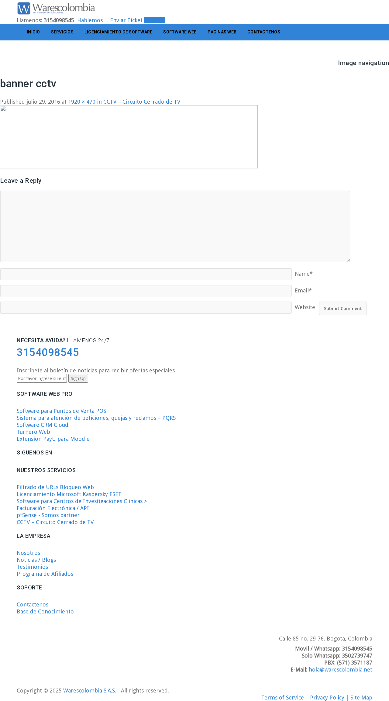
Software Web (180, 31)
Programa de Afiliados (45, 574)
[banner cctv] (129, 166)
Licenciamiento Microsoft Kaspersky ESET (69, 494)
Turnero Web (33, 432)
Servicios (62, 31)
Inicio (33, 31)
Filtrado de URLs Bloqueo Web (55, 487)
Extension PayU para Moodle (53, 439)
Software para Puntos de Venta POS (61, 411)
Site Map (361, 697)
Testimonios (32, 567)
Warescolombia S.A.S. (89, 690)
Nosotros (28, 553)
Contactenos (263, 31)
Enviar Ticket (126, 20)
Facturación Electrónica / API (53, 508)
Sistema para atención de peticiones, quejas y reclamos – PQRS (96, 418)
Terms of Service (283, 697)
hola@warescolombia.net (340, 669)
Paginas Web (222, 31)
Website (305, 305)
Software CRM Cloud (42, 425)
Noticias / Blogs (36, 560)
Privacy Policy (328, 697)
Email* (303, 288)
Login (156, 20)
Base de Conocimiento (45, 611)
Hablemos (90, 20)
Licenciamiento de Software (118, 31)
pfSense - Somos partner (48, 515)
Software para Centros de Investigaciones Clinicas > (82, 501)
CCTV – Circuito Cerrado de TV (55, 522)
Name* (304, 272)
